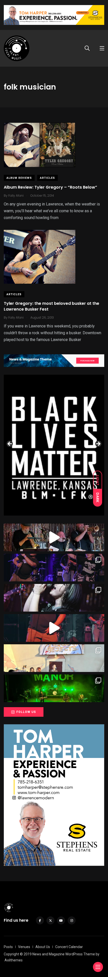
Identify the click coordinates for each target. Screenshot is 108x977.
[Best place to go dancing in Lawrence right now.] (54, 537)
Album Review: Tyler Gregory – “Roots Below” (50, 187)
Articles (47, 178)
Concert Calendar (69, 947)
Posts (8, 947)
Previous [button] (10, 444)
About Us (42, 947)
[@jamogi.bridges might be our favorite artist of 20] (54, 628)
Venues (24, 947)
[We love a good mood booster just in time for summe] (54, 567)
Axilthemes (14, 960)
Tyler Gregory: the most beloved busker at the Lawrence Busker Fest (51, 306)
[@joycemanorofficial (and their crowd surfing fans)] (54, 688)
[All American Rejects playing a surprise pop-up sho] (54, 658)
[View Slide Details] (54, 445)
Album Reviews (19, 178)
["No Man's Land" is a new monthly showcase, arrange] (54, 598)
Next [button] (98, 444)
